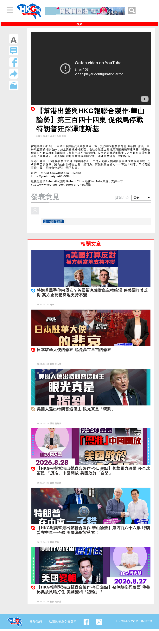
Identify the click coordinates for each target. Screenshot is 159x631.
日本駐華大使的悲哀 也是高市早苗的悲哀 (74, 349)
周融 (64, 136)
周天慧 (58, 364)
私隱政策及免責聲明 (63, 621)
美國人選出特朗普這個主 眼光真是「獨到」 (76, 409)
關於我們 (36, 621)
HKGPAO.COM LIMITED (134, 621)
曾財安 (58, 423)
